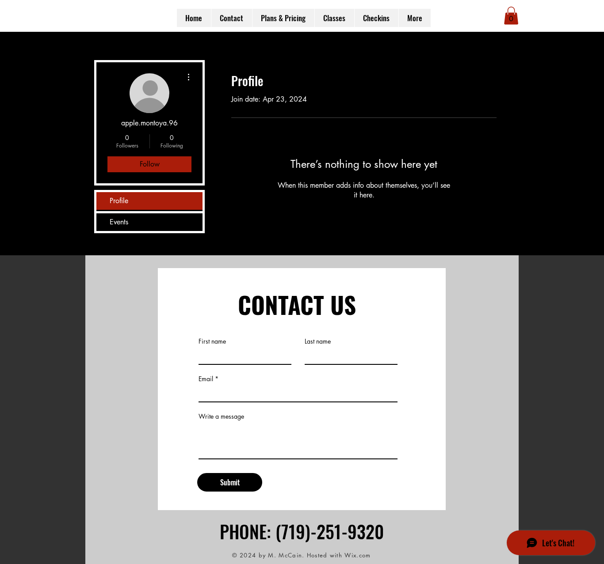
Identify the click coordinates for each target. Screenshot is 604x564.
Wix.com (357, 555)
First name (212, 341)
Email (206, 379)
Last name (318, 341)
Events (119, 222)
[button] (511, 16)
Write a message (221, 416)
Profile (119, 200)
